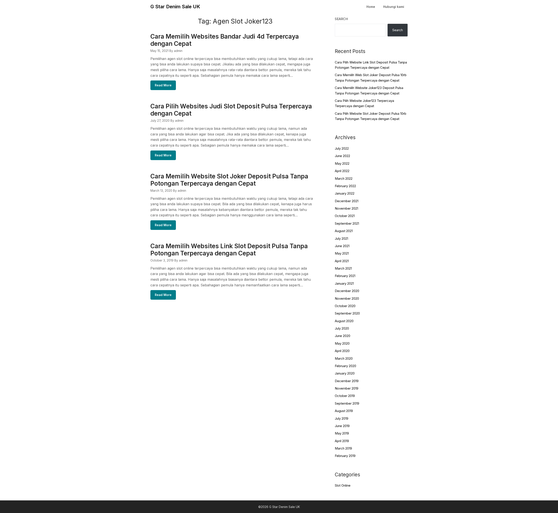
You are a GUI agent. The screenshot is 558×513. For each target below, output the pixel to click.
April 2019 (342, 441)
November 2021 (346, 208)
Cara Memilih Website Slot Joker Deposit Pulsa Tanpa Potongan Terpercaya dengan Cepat (229, 180)
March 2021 (343, 268)
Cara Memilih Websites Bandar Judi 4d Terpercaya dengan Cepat (224, 40)
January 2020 (345, 373)
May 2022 (342, 163)
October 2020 (345, 306)
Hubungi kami (393, 7)
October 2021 (345, 216)
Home (370, 7)
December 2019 (347, 381)
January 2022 (344, 193)
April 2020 (342, 351)
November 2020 (347, 298)
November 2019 (346, 388)
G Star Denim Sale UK (175, 6)
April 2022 (342, 171)
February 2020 (345, 366)
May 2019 (342, 433)
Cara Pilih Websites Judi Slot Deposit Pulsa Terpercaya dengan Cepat (231, 110)
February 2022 (345, 186)
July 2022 (342, 148)
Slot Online (342, 485)
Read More (163, 85)
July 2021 (341, 238)
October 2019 (345, 396)
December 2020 (347, 291)
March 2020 (344, 358)
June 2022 (342, 156)
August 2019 (344, 411)
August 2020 (344, 321)
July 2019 (341, 418)
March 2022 (343, 178)
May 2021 (342, 253)
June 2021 (342, 246)
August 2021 (344, 231)
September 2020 (347, 313)
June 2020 (342, 336)
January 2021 (344, 283)
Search (341, 19)
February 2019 (345, 456)
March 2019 (343, 448)
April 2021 (342, 261)
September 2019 (347, 403)
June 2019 (342, 426)
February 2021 (345, 276)
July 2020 (342, 328)
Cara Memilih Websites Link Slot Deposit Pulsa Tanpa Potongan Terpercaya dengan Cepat (229, 249)
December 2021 (346, 201)
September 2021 (347, 223)
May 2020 (342, 343)
